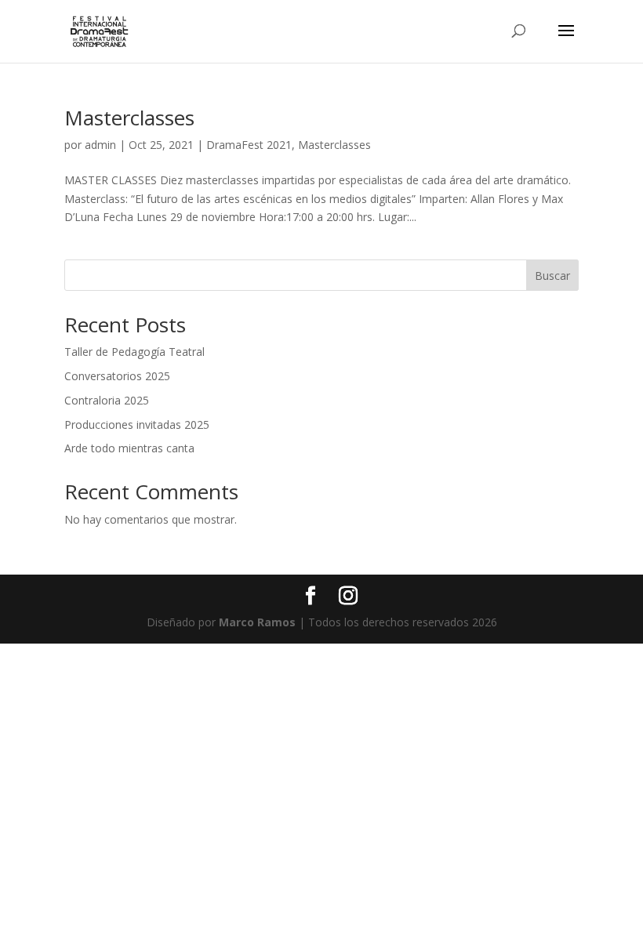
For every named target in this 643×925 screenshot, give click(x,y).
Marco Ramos (257, 622)
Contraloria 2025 (106, 400)
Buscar (552, 275)
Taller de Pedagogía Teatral (134, 351)
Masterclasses (129, 117)
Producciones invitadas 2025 (136, 424)
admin (100, 144)
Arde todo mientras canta (129, 448)
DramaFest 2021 (249, 144)
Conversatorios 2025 (117, 375)
